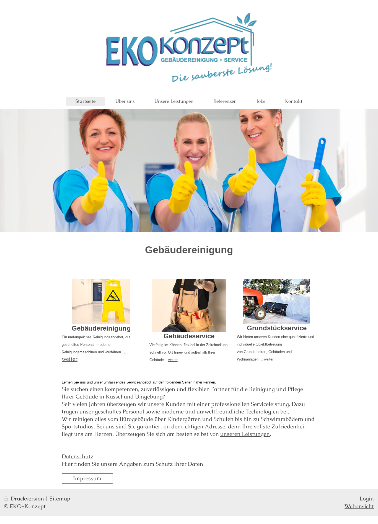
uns (110, 426)
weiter (69, 358)
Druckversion (27, 498)
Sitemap (60, 498)
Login (366, 498)
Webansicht (359, 506)
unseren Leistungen (245, 434)
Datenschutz (77, 456)
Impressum (87, 478)
